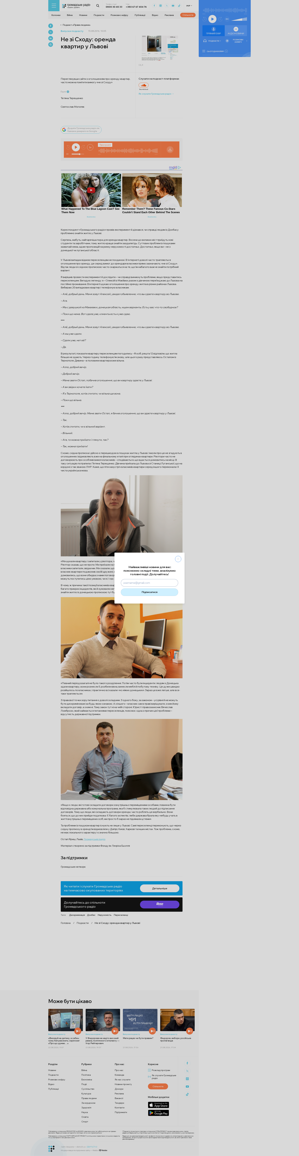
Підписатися (149, 592)
